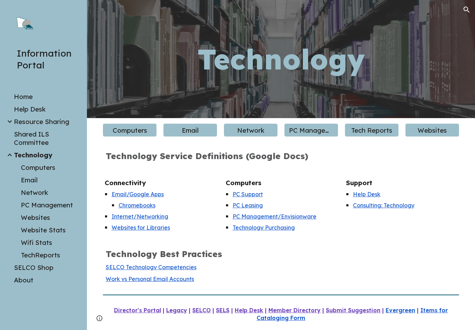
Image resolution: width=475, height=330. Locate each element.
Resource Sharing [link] (41, 121)
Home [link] (23, 96)
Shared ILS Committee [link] (31, 138)
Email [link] (29, 180)
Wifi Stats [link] (36, 242)
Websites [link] (35, 217)
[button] (466, 9)
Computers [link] (38, 167)
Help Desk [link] (30, 109)
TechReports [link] (40, 255)
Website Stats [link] (43, 230)
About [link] (23, 280)
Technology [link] (33, 155)
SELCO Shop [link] (34, 267)
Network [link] (34, 192)
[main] (281, 59)
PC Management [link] (47, 205)
